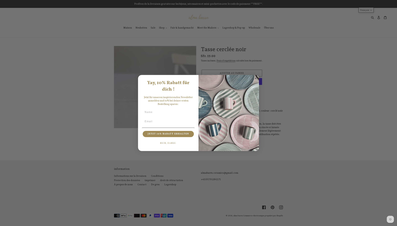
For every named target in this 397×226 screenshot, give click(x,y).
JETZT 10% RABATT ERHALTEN (168, 133)
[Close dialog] (255, 78)
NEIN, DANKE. (168, 143)
